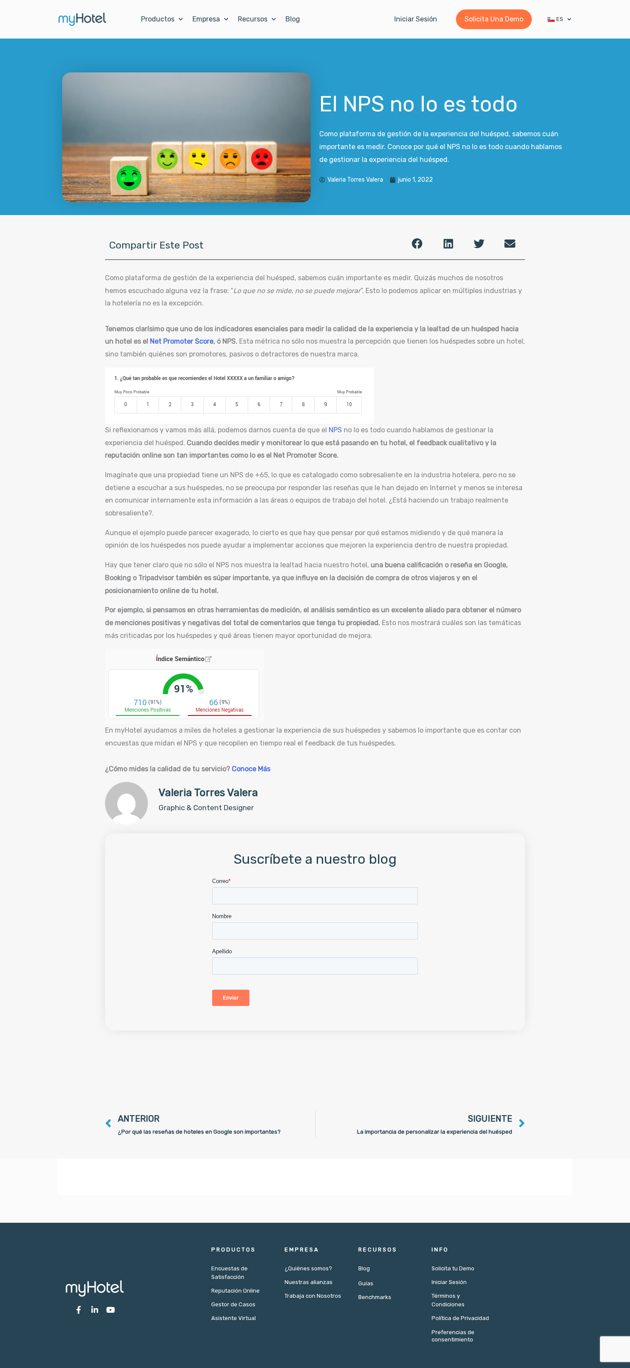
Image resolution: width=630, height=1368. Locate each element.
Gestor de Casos (233, 1304)
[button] (417, 244)
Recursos (252, 19)
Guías (365, 1283)
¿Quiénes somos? (308, 1268)
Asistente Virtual (233, 1318)
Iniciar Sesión (449, 1282)
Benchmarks (374, 1297)
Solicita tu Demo (453, 1268)
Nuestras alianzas (309, 1282)
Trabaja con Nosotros (313, 1296)
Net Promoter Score (181, 341)
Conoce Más (251, 769)
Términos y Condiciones (448, 1300)
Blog (292, 19)
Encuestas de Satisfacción (229, 1272)
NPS (335, 430)
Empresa (206, 19)
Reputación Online (235, 1290)
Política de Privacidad (460, 1318)
